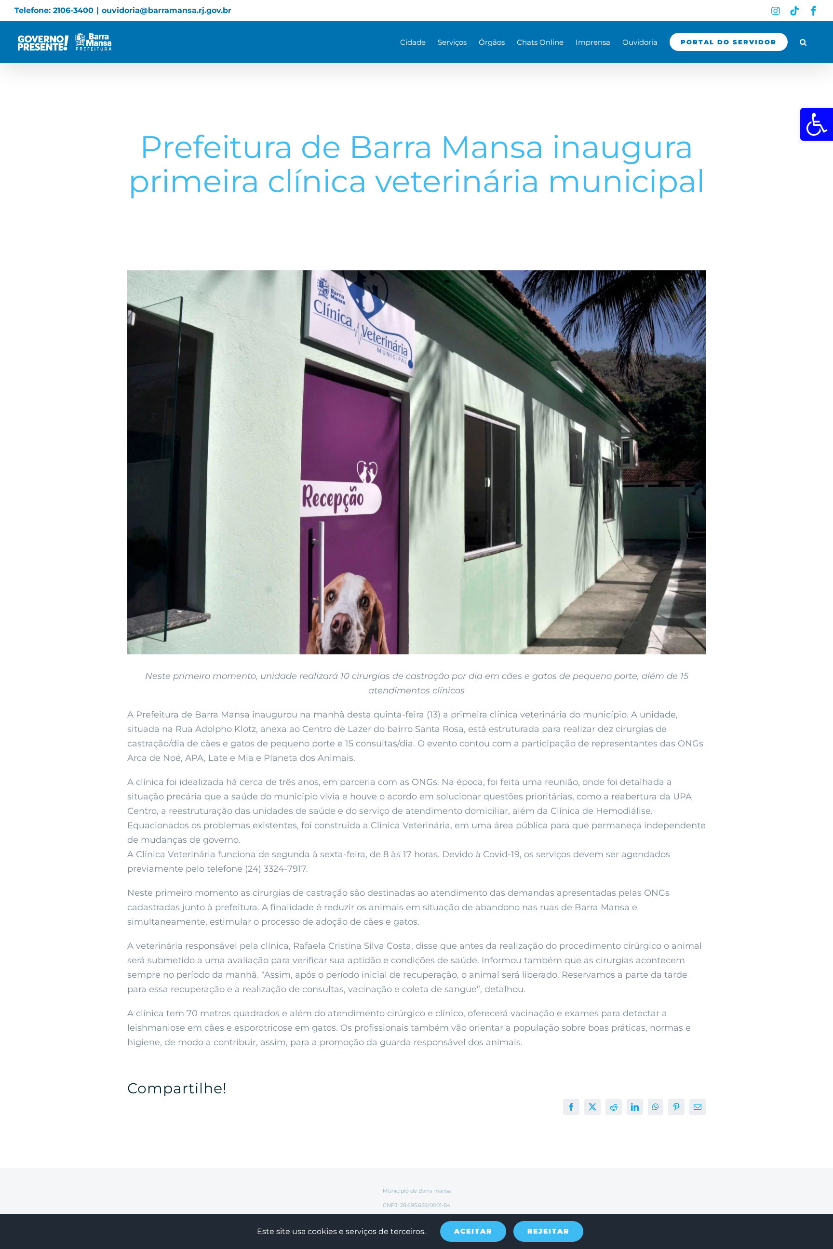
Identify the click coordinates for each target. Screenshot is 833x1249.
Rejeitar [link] (548, 1231)
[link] (816, 124)
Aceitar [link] (473, 1231)
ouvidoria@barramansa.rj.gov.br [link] (166, 10)
